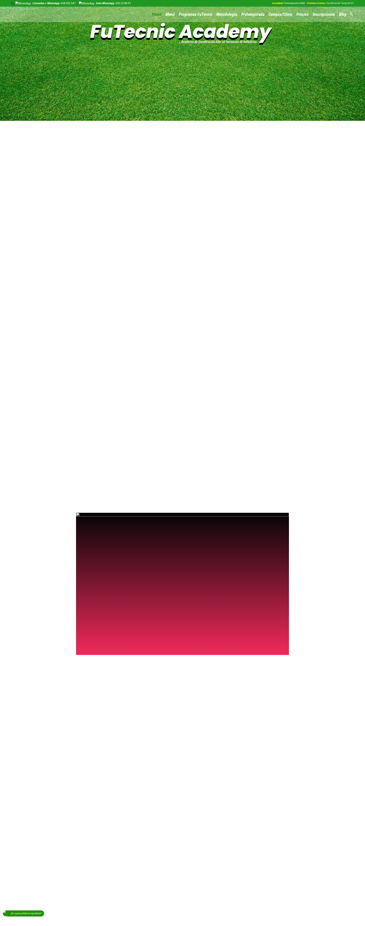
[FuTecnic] (27, 10)
